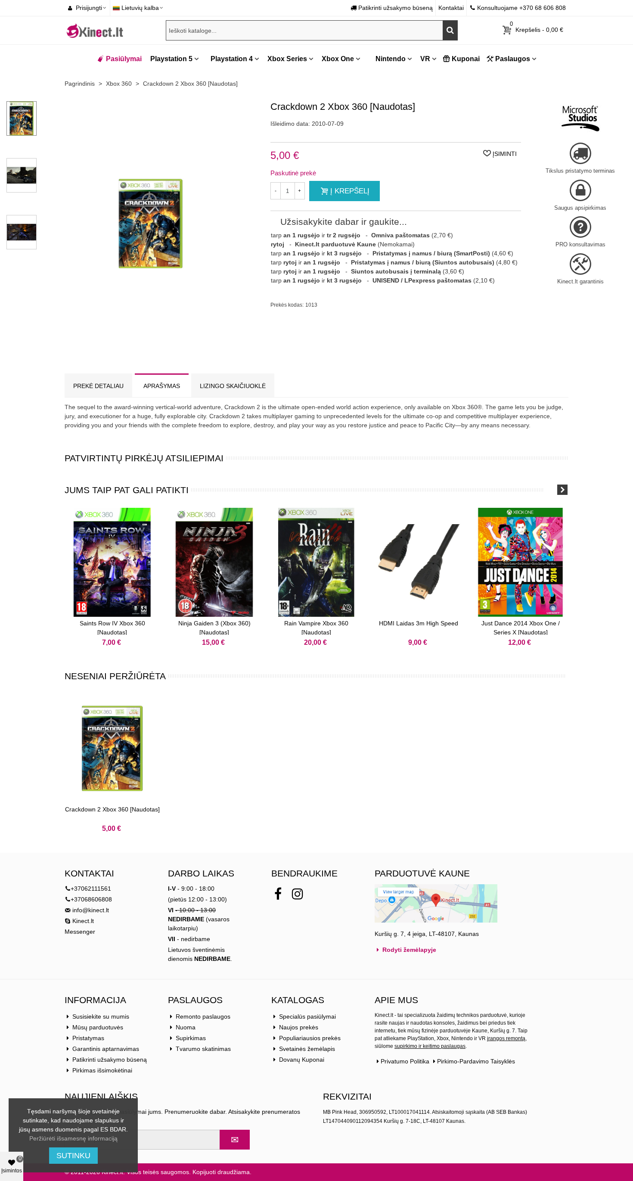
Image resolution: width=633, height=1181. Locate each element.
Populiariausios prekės (310, 1038)
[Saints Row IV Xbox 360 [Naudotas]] (112, 562)
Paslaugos (512, 58)
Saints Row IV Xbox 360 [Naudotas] (112, 628)
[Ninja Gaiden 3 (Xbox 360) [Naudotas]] (214, 562)
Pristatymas (88, 1038)
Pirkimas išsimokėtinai (102, 1070)
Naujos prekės (298, 1027)
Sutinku (73, 1155)
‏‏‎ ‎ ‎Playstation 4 (229, 58)
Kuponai (466, 58)
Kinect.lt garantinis (580, 281)
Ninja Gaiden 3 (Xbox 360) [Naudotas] (214, 628)
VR (425, 58)
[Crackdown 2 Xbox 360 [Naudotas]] (112, 748)
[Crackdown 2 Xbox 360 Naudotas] (150, 341)
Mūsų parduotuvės (97, 1027)
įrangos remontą (506, 1038)
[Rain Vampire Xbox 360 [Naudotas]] (316, 562)
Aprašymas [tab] (161, 385)
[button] (551, 490)
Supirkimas (191, 1038)
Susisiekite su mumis (100, 1016)
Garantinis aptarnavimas (105, 1048)
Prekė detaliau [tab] (98, 385)
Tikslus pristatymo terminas (580, 171)
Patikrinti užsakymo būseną (109, 1059)
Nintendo (390, 58)
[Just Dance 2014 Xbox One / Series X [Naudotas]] (520, 562)
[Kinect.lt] (95, 30)
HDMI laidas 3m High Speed (418, 623)
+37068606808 (91, 899)
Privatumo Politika (405, 1061)
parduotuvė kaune (422, 873)
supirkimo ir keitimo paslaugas (429, 1046)
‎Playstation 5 (171, 58)
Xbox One (338, 58)
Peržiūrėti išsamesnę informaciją (73, 1138)
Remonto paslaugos (203, 1016)
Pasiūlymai (124, 58)
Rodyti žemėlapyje (408, 949)
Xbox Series (287, 58)
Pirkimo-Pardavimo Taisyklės (476, 1061)
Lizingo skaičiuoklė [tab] (233, 385)
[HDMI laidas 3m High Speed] (418, 562)
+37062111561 (91, 888)
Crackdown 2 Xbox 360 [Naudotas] (112, 809)
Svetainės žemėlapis (307, 1048)
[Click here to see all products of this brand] (580, 118)
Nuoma (185, 1027)
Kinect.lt (82, 920)
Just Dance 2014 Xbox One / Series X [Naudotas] (520, 628)
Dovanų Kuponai (301, 1059)
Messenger (80, 931)
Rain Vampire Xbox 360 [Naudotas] (316, 628)
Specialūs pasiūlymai (307, 1016)
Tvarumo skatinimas (203, 1048)
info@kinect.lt (90, 910)
